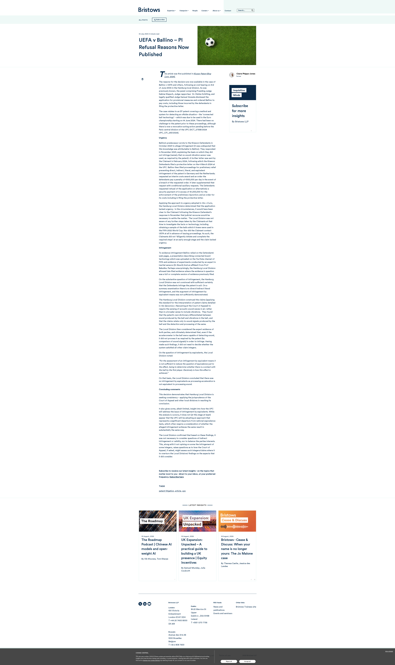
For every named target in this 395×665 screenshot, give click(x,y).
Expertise (170, 11)
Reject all (229, 661)
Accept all (247, 661)
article (178, 491)
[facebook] (142, 97)
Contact (228, 11)
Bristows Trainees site (246, 607)
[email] (142, 79)
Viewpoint (183, 11)
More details (389, 651)
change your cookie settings (151, 660)
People (195, 11)
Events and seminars (222, 613)
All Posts (143, 20)
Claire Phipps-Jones (245, 74)
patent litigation (166, 491)
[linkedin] (142, 91)
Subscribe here (177, 477)
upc (184, 491)
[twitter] (142, 85)
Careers (204, 11)
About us (216, 11)
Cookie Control (142, 653)
